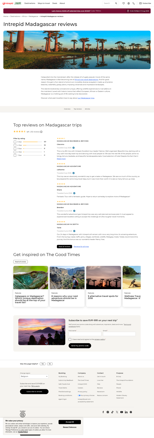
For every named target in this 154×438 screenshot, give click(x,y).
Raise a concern (102, 395)
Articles (87, 109)
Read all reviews (64, 246)
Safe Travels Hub (64, 384)
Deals (54, 3)
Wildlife (119, 391)
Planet (118, 388)
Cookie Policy (22, 432)
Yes (43, 364)
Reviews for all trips (81, 247)
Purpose (119, 373)
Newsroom (101, 391)
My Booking (63, 376)
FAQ (98, 384)
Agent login (63, 399)
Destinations (29, 3)
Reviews (100, 388)
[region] (43, 426)
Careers (80, 388)
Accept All (70, 422)
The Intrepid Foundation (124, 380)
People (118, 384)
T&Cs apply (35, 386)
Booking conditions (65, 395)
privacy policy (99, 339)
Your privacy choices (87, 395)
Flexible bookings (65, 391)
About (62, 3)
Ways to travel (44, 3)
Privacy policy (82, 391)
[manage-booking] (128, 3)
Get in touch (101, 376)
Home (5, 16)
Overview (67, 109)
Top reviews (78, 109)
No (50, 364)
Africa (24, 16)
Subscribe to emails (34, 392)
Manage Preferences (69, 427)
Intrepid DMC (82, 384)
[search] (108, 3)
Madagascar (33, 16)
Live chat (100, 380)
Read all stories (20, 262)
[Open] (41, 132)
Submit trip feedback (66, 380)
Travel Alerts (63, 388)
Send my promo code (80, 346)
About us (81, 376)
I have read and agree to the (89, 339)
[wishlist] (123, 3)
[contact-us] (133, 3)
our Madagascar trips (86, 98)
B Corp (118, 376)
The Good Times (83, 380)
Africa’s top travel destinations (86, 80)
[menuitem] (8, 3)
